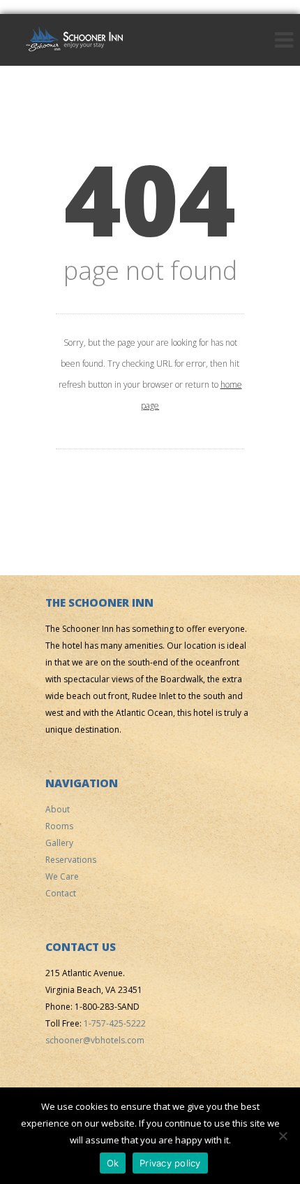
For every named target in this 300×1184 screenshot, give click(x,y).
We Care (62, 876)
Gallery (59, 843)
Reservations (70, 860)
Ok (113, 1163)
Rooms (59, 826)
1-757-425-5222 (115, 1023)
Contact (60, 893)
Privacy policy (170, 1163)
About (57, 809)
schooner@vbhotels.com (94, 1040)
